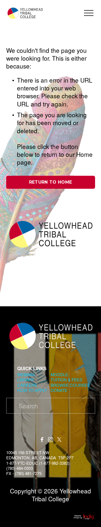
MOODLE (59, 374)
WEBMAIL (26, 374)
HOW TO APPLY (32, 390)
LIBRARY (25, 379)
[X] (59, 439)
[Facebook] (42, 439)
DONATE (59, 390)
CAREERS (27, 385)
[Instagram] (50, 439)
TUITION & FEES (66, 379)
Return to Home (50, 182)
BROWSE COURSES (70, 385)
